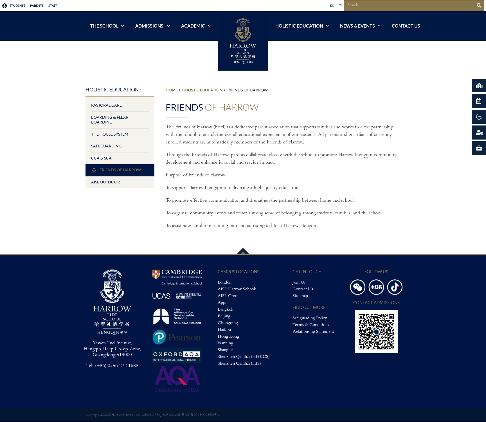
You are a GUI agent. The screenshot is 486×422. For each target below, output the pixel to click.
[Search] (479, 5)
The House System (109, 134)
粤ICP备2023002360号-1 (200, 414)
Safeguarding (106, 146)
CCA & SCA (101, 158)
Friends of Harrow (120, 170)
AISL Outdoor (105, 182)
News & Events (357, 25)
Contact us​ (406, 25)
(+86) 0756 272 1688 (116, 366)
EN (332, 5)
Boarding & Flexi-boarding (109, 120)
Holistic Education (299, 25)
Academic (193, 25)
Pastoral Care (106, 105)
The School (104, 25)
